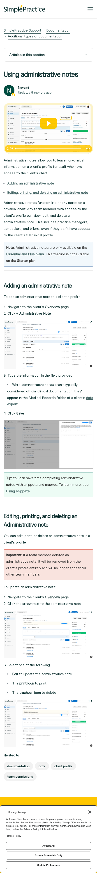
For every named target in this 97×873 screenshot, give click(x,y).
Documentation (58, 30)
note (42, 766)
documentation (18, 766)
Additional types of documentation (35, 36)
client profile (63, 766)
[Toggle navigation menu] (90, 9)
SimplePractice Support (22, 30)
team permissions (20, 776)
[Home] (24, 9)
